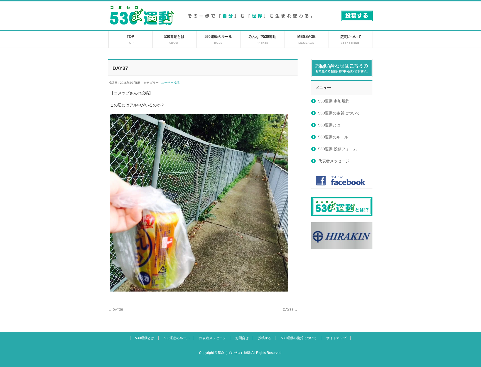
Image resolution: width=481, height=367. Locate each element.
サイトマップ (336, 338)
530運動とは (329, 125)
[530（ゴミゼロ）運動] (142, 27)
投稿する (264, 338)
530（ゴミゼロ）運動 (234, 353)
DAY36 (115, 310)
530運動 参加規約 (333, 101)
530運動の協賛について (339, 113)
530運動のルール (333, 137)
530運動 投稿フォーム (337, 149)
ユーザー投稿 (172, 82)
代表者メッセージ (333, 161)
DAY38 (290, 310)
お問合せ (242, 338)
